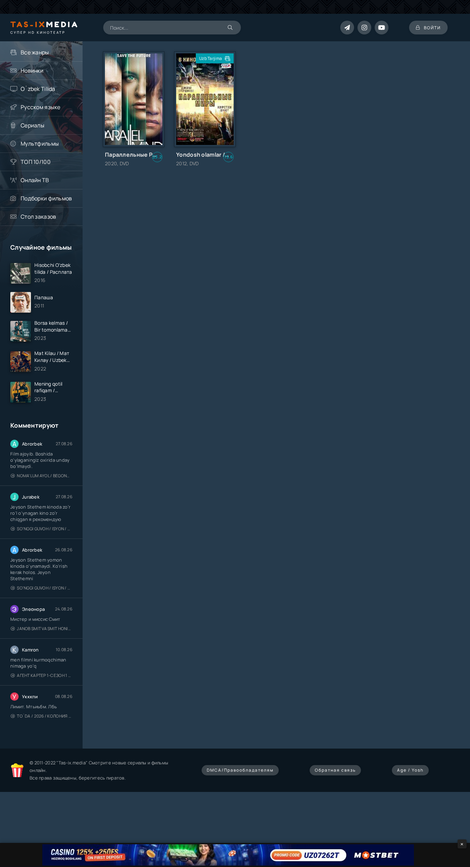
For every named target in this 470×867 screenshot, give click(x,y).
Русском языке (41, 107)
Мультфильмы (40, 143)
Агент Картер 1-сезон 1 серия (44, 675)
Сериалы (32, 125)
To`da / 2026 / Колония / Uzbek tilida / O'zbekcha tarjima (44, 716)
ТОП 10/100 (36, 162)
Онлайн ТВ (35, 180)
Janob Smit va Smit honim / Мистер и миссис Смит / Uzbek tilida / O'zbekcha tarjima (44, 628)
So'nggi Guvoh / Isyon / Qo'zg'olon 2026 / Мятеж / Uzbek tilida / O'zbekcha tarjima (44, 529)
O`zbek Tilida (38, 89)
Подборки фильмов (46, 198)
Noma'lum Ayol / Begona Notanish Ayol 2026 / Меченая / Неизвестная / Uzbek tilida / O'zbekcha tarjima (44, 476)
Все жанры (35, 52)
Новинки (32, 70)
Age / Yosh (410, 770)
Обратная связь (335, 770)
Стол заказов (38, 216)
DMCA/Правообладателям (240, 770)
